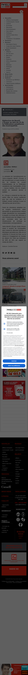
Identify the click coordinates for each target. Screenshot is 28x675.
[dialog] (14, 337)
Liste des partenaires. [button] (19, 345)
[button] (14, 333)
